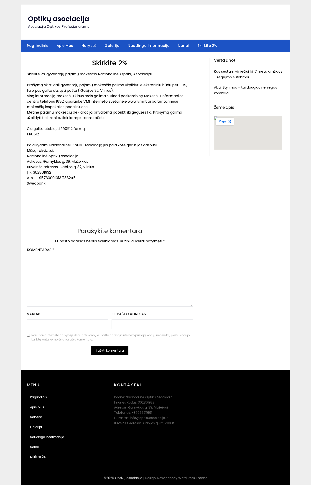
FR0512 (33, 134)
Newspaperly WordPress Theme (182, 478)
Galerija (112, 45)
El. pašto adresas (129, 314)
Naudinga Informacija (149, 45)
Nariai (183, 45)
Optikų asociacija (58, 19)
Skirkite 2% (207, 45)
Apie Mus (65, 45)
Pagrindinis (37, 45)
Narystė (89, 45)
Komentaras (40, 249)
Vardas (34, 314)
